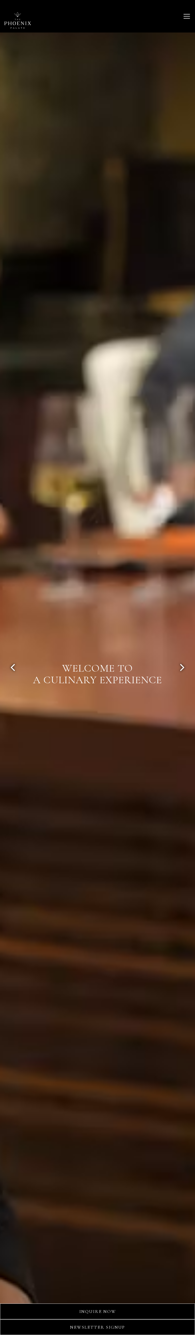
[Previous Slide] (13, 667)
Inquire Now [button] (97, 1311)
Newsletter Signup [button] (97, 1327)
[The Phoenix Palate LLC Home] (17, 19)
